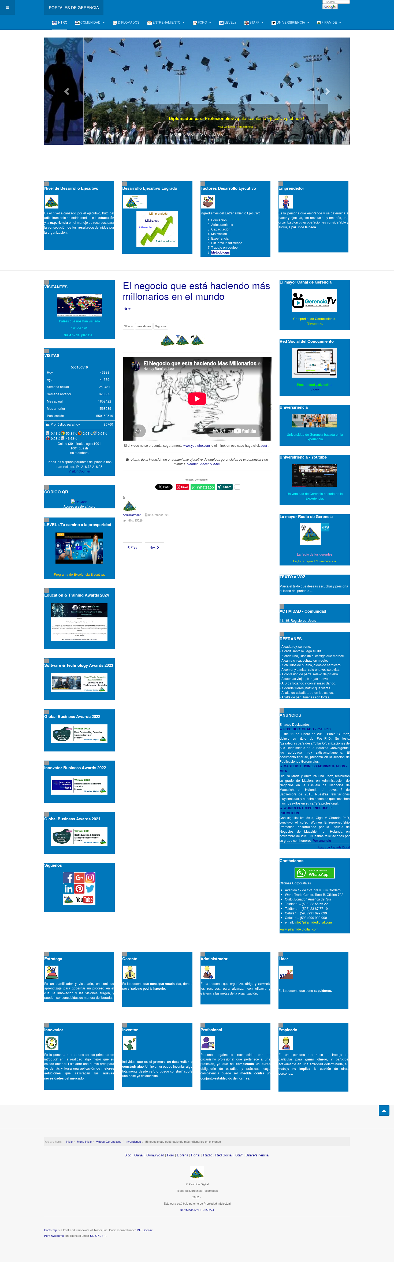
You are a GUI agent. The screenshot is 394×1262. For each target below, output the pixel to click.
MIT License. (145, 1230)
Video (314, 389)
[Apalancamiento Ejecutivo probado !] (197, 91)
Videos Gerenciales (108, 1141)
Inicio (69, 1141)
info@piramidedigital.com (313, 922)
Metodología (220, 252)
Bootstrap (50, 1230)
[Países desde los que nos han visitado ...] (79, 305)
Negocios (160, 326)
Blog (127, 1154)
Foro (170, 1154)
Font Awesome (54, 1235)
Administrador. (132, 514)
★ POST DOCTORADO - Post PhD (305, 729)
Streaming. (314, 323)
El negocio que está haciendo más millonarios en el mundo (196, 290)
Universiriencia (326, 561)
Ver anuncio (322, 840)
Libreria (182, 1154)
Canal (138, 1154)
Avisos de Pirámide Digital (334, 847)
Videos (128, 326)
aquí (264, 445)
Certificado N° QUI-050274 (197, 1210)
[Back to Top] (384, 1110)
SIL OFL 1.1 (98, 1235)
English (297, 561)
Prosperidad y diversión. (314, 384)
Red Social (223, 1154)
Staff (239, 1154)
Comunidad (155, 1154)
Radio (207, 1154)
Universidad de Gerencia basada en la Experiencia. (315, 495)
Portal (195, 1154)
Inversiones (144, 326)
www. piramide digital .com (299, 929)
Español (310, 561)
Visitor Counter (79, 471)
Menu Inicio (84, 1141)
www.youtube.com (196, 445)
